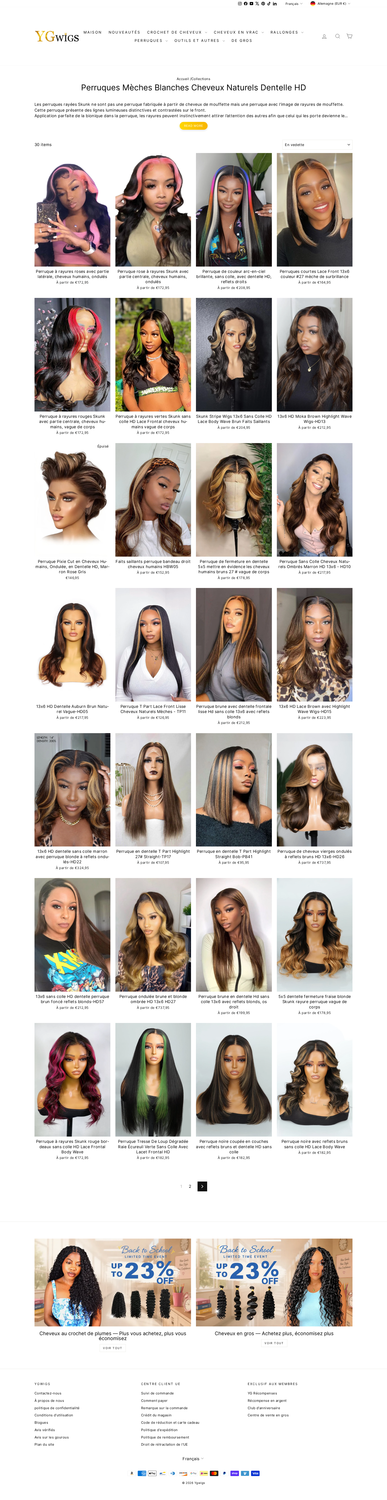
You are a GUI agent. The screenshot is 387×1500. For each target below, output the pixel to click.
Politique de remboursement (165, 1437)
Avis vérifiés (44, 1430)
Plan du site (44, 1444)
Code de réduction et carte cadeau (170, 1422)
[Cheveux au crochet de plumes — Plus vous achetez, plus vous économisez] (112, 1282)
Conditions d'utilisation (53, 1415)
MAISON (93, 32)
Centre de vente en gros (268, 1415)
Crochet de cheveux (175, 32)
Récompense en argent (267, 1400)
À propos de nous (49, 1400)
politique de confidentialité (57, 1408)
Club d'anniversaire (264, 1408)
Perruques (149, 40)
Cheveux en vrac (237, 32)
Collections (200, 79)
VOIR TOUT (113, 1348)
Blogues (41, 1422)
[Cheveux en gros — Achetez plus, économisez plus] (274, 1282)
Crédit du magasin (156, 1415)
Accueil (183, 79)
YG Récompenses (262, 1393)
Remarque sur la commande (164, 1408)
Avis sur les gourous (51, 1437)
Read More (193, 125)
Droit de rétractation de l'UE (164, 1444)
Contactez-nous (47, 1393)
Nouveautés (124, 32)
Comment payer (154, 1400)
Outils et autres (197, 40)
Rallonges (285, 32)
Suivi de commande (157, 1393)
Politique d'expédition (159, 1430)
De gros (242, 40)
